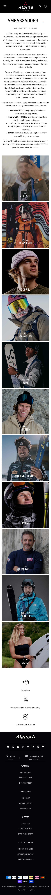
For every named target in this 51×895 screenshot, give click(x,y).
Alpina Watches (11, 886)
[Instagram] (18, 746)
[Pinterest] (37, 746)
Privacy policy (33, 886)
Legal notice (32, 890)
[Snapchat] (28, 746)
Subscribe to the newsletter (36, 757)
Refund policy (22, 886)
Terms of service (44, 886)
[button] (4, 6)
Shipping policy (22, 890)
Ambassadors (25, 809)
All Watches (25, 772)
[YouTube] (42, 746)
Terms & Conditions (26, 859)
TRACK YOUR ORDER (25, 834)
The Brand (25, 798)
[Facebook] (8, 746)
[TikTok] (23, 746)
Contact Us (25, 823)
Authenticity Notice (25, 854)
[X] (13, 746)
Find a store (11, 757)
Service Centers (25, 829)
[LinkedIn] (32, 746)
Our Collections (25, 778)
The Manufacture (26, 803)
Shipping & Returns (25, 849)
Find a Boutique (25, 783)
